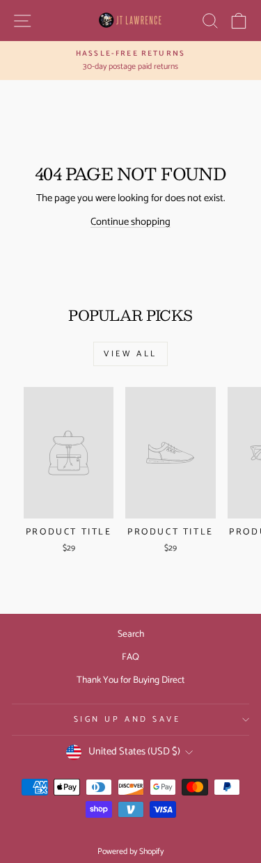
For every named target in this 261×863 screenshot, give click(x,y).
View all (130, 354)
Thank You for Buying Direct (130, 680)
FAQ (130, 657)
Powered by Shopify (130, 851)
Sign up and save (127, 719)
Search (131, 634)
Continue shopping (130, 222)
